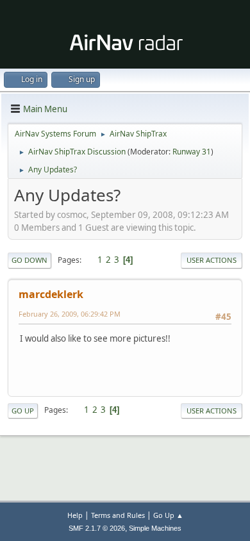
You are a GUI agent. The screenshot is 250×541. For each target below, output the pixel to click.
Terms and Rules (118, 515)
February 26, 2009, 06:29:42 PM (70, 314)
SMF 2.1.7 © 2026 (97, 528)
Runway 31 (191, 151)
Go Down (29, 260)
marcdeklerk (51, 294)
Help (75, 515)
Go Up (23, 410)
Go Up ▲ (168, 515)
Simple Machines (155, 528)
